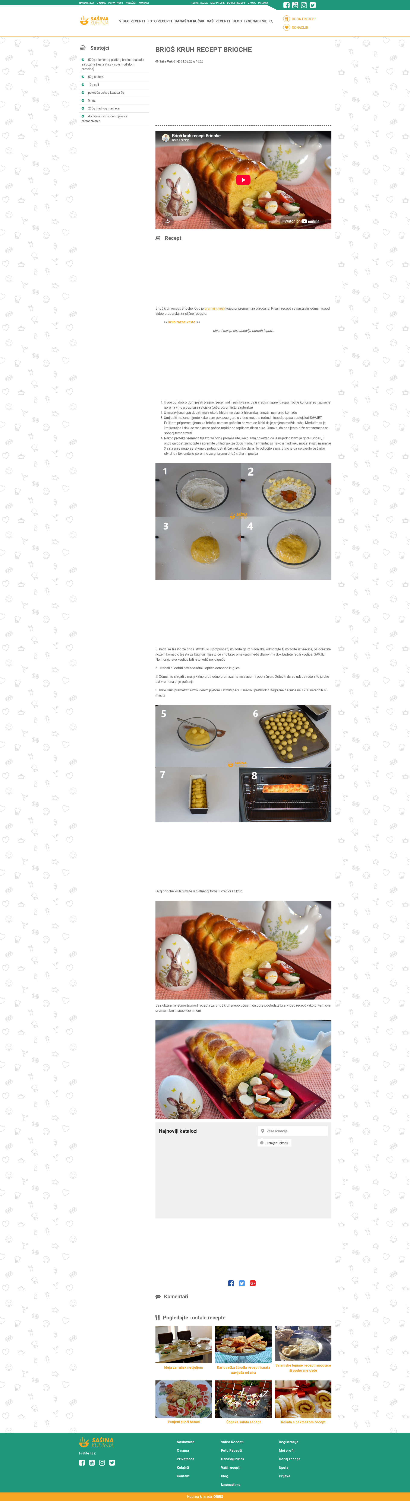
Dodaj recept (236, 2)
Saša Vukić (167, 61)
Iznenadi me (255, 21)
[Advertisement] (243, 94)
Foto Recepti (160, 21)
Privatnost (115, 2)
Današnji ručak (189, 21)
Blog (237, 21)
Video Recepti (132, 21)
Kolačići (131, 2)
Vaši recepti (218, 21)
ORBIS (218, 1497)
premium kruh (215, 308)
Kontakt (144, 2)
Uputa (252, 2)
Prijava (263, 2)
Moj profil (217, 2)
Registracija (199, 2)
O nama (101, 2)
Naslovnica (86, 2)
